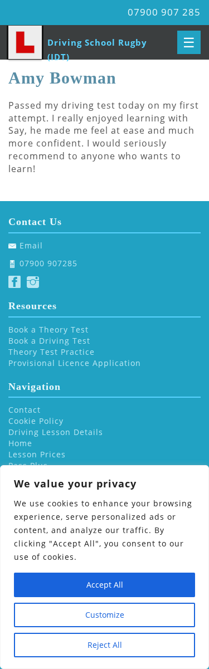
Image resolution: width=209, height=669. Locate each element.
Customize (104, 614)
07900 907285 (48, 263)
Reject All (105, 644)
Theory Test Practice (51, 351)
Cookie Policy (36, 421)
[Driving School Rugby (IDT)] (25, 42)
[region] (104, 567)
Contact (24, 409)
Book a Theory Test (48, 329)
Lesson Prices (37, 454)
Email (31, 245)
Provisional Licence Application (74, 363)
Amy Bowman (62, 78)
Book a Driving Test (49, 340)
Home (20, 443)
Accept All (104, 584)
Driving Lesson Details (55, 432)
